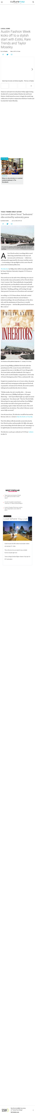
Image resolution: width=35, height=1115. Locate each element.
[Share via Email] (12, 54)
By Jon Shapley (4, 51)
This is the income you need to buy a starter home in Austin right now (16, 551)
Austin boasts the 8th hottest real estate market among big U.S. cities (17, 545)
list (32, 416)
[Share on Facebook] (3, 54)
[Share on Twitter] (7, 54)
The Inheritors (5, 269)
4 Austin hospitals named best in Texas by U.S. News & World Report (13, 502)
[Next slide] (32, 69)
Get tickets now (15, 1112)
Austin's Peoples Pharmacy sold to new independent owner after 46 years (13, 509)
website (31, 432)
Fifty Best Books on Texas (24, 416)
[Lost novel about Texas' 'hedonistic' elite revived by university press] (17, 237)
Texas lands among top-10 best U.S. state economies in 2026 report (13, 497)
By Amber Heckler (5, 220)
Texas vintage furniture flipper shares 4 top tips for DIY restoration (17, 558)
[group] (5, 86)
